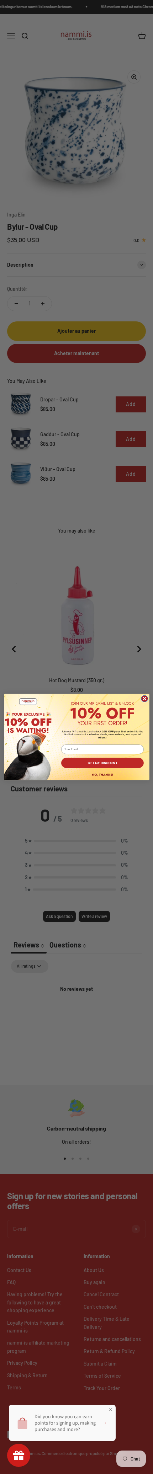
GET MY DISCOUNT (102, 763)
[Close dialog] (144, 698)
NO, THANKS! (102, 774)
